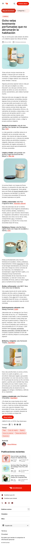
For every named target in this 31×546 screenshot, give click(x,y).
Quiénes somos (6, 509)
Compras (5, 16)
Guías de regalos (13, 430)
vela (13, 297)
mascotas (20, 264)
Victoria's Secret (20, 203)
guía (17, 97)
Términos (4, 531)
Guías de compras (8, 433)
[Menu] (3, 3)
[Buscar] (14, 4)
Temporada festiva (20, 433)
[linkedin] (9, 425)
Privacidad (4, 534)
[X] (12, 425)
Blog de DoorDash (8, 10)
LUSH (16, 309)
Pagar (4, 430)
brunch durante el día (20, 191)
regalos (4, 390)
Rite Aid (11, 156)
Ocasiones (6, 436)
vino (12, 219)
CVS (7, 129)
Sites (3, 519)
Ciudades (4, 514)
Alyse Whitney (12, 444)
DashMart (11, 343)
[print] (20, 425)
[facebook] (15, 425)
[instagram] (9, 503)
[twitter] (2, 503)
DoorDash (7, 542)
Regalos (22, 430)
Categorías (20, 10)
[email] (17, 425)
